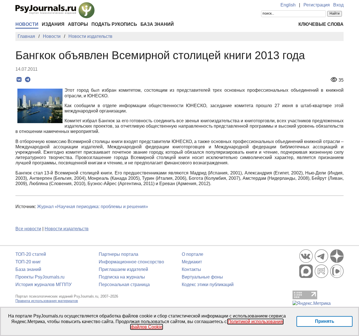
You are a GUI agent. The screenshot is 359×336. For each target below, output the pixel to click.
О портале (192, 254)
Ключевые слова (321, 24)
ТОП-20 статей (30, 254)
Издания (53, 24)
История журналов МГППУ (43, 284)
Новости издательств (67, 228)
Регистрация (316, 5)
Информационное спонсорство (131, 261)
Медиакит (192, 261)
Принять (324, 321)
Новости (26, 24)
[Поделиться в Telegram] (27, 80)
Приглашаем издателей (123, 269)
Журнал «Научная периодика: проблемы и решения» (92, 206)
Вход (338, 5)
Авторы (78, 24)
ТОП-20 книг (28, 261)
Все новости (28, 228)
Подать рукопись (114, 24)
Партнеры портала (118, 254)
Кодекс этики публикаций (208, 284)
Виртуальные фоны (202, 277)
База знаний (157, 24)
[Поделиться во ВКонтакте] (18, 80)
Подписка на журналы (122, 277)
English (288, 5)
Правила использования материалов (46, 301)
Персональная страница (124, 284)
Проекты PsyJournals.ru (40, 277)
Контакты (191, 269)
